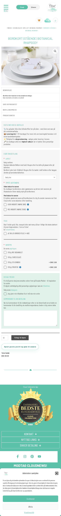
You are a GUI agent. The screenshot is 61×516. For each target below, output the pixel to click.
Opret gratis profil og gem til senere (20, 347)
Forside (9, 28)
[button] (56, 473)
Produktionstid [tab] (9, 115)
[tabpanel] (30, 97)
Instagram (14, 290)
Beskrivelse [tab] (7, 90)
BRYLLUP (26, 28)
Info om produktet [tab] (10, 104)
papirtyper (12, 248)
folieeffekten (10, 229)
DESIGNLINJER (17, 28)
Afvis (31, 506)
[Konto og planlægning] (47, 20)
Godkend (30, 499)
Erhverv (33, 7)
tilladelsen (46, 286)
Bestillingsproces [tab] (10, 110)
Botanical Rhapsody (36, 28)
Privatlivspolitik (29, 512)
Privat (22, 7)
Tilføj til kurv (20, 338)
